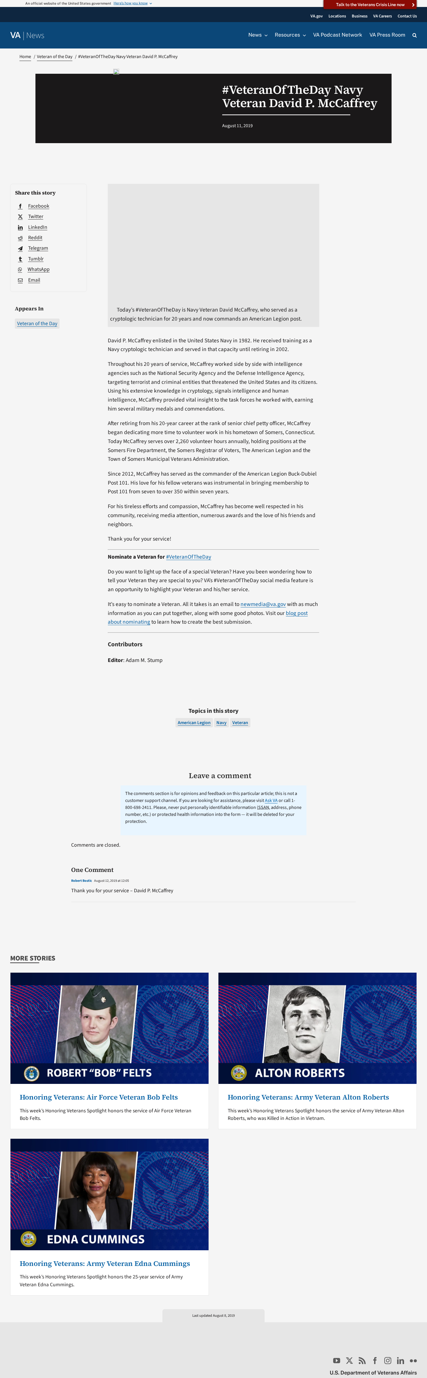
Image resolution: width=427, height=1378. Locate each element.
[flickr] (413, 1360)
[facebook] (375, 1360)
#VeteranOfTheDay (188, 557)
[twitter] (349, 1360)
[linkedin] (400, 1360)
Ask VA (271, 800)
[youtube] (336, 1360)
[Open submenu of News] (265, 35)
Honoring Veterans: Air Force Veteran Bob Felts (99, 1097)
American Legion (194, 722)
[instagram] (387, 1360)
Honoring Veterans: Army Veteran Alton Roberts (308, 1097)
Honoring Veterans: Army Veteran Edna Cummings (105, 1263)
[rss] (362, 1360)
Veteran (240, 722)
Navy (221, 722)
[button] (414, 35)
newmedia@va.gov (263, 604)
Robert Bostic (81, 880)
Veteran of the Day (37, 323)
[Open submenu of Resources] (303, 35)
